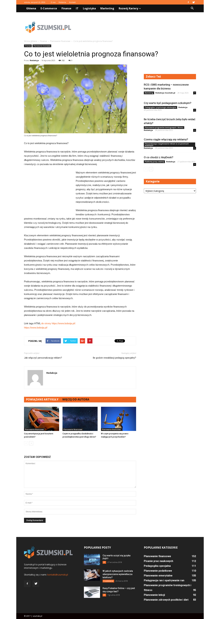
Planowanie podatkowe (158, 570)
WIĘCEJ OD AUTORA (75, 399)
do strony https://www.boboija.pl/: (58, 323)
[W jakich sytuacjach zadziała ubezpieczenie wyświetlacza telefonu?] (92, 575)
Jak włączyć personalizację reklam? (43, 357)
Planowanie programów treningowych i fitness (164, 127)
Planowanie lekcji (154, 594)
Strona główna (30, 41)
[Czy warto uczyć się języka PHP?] (92, 559)
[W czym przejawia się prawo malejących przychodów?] (118, 419)
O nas (53, 2)
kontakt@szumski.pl (57, 574)
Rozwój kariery (128, 8)
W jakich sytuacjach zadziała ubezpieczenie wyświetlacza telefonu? (118, 574)
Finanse (66, 8)
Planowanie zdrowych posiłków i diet (166, 599)
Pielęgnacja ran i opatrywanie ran (164, 580)
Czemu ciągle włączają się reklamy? (166, 139)
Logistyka (89, 8)
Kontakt (72, 2)
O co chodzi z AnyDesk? (158, 157)
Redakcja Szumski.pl (165, 93)
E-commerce (49, 8)
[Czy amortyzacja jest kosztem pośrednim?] (41, 419)
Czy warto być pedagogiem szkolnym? (167, 103)
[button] (192, 8)
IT (77, 8)
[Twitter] (193, 2)
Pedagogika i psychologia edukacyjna (160, 107)
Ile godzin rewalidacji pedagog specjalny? (114, 357)
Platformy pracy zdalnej (154, 162)
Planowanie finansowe (41, 46)
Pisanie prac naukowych (158, 561)
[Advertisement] (137, 27)
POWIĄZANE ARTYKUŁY (42, 399)
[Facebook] (188, 2)
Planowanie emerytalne (158, 575)
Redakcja (34, 60)
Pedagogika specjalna (157, 565)
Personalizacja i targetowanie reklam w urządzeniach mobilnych (167, 144)
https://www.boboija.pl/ (35, 327)
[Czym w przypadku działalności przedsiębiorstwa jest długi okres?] (80, 419)
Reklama (62, 2)
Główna (31, 8)
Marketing (107, 8)
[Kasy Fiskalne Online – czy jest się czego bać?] (92, 592)
